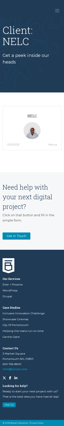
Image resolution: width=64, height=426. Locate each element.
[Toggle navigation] (57, 10)
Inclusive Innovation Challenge (24, 313)
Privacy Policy (37, 423)
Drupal (7, 296)
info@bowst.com (15, 369)
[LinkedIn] (15, 378)
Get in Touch (16, 236)
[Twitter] (4, 378)
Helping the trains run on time (23, 331)
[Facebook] (10, 378)
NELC (32, 115)
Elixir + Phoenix (13, 284)
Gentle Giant (11, 336)
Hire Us (9, 404)
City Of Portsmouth (16, 325)
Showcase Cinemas (15, 319)
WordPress (10, 290)
